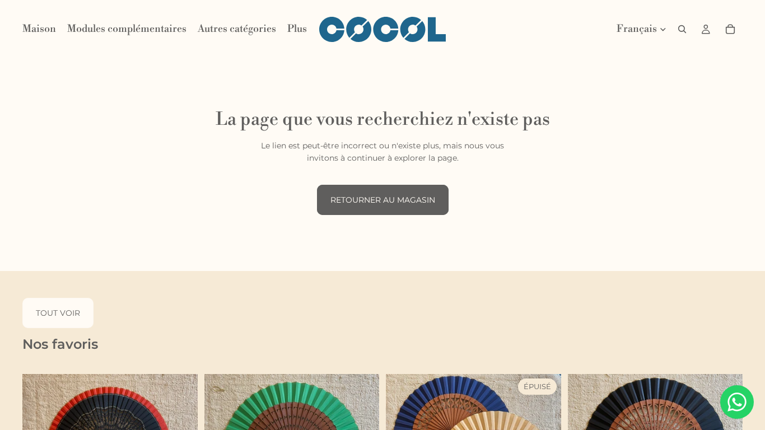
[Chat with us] (737, 402)
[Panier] (730, 29)
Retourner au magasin (382, 200)
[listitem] (297, 29)
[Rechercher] (682, 29)
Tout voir (58, 313)
